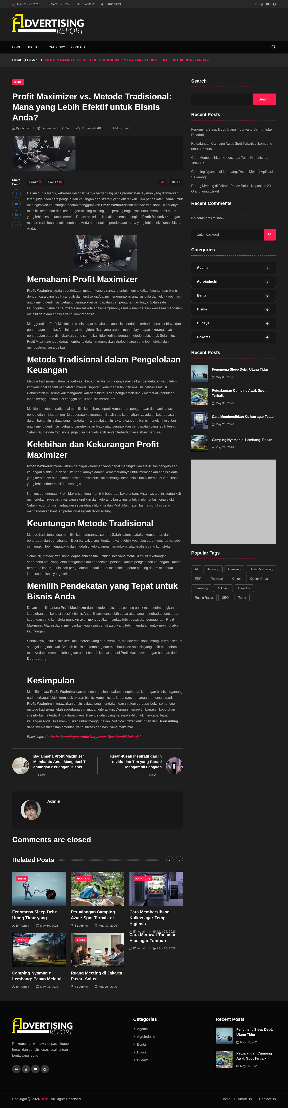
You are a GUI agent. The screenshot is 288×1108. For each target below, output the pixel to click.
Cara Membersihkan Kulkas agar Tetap (243, 416)
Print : (33, 182)
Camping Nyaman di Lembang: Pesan (242, 439)
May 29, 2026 (166, 931)
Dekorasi (204, 337)
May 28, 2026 (49, 986)
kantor (236, 578)
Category (57, 47)
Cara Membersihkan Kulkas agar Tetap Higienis (149, 918)
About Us (34, 47)
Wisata (23, 939)
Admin (53, 801)
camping (234, 569)
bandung (213, 569)
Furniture (142, 878)
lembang (201, 588)
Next (153, 775)
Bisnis (33, 60)
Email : (53, 182)
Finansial (216, 578)
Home (16, 47)
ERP (198, 578)
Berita (201, 295)
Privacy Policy (58, 4)
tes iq (242, 597)
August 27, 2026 (27, 4)
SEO (225, 597)
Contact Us (267, 1099)
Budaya (203, 323)
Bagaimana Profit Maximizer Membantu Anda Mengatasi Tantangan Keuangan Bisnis (59, 761)
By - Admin (23, 128)
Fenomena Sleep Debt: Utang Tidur (240, 369)
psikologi (223, 588)
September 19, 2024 (55, 128)
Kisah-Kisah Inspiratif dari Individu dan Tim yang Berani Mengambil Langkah (136, 761)
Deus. (44, 1099)
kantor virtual (259, 578)
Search (199, 81)
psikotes (244, 588)
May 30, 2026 (49, 925)
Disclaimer (85, 4)
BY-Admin (22, 925)
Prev (41, 775)
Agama (202, 267)
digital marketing (261, 569)
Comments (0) (91, 128)
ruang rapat (204, 597)
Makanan (83, 878)
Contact (78, 47)
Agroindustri (207, 281)
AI (196, 569)
